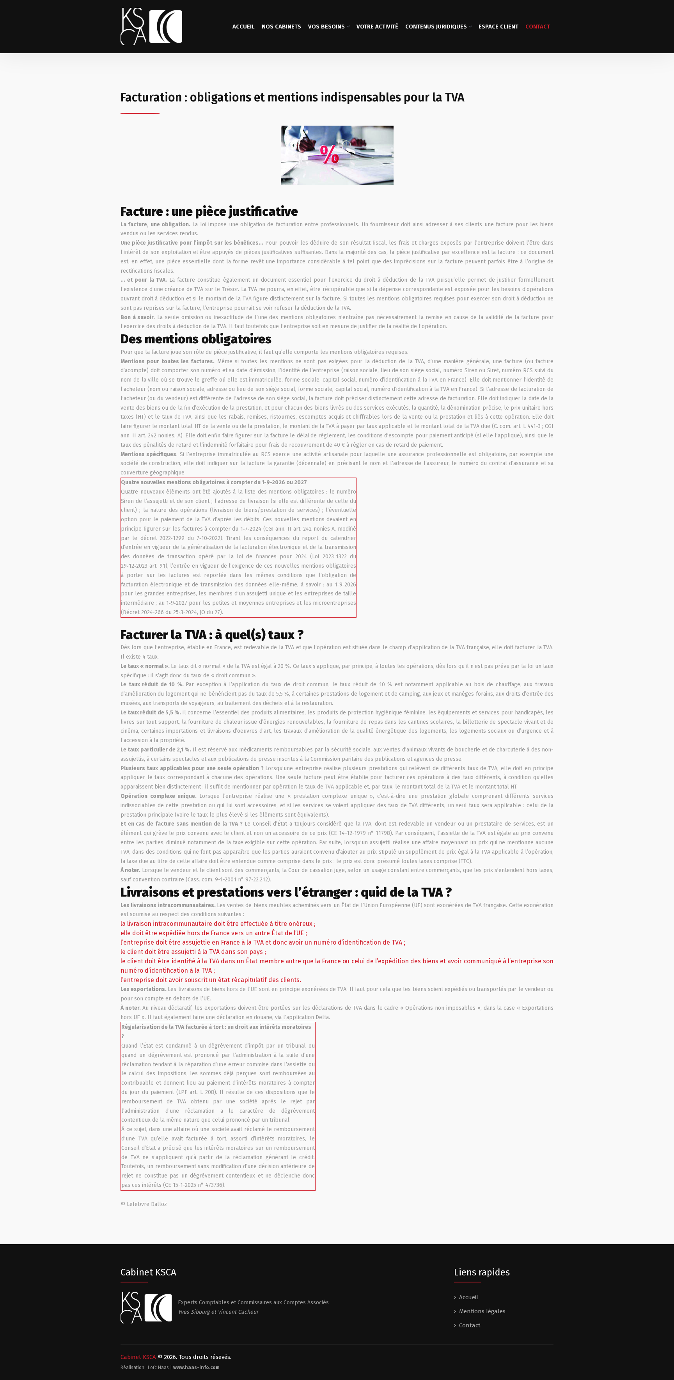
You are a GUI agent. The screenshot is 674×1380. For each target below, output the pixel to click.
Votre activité (377, 26)
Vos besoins (326, 26)
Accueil (243, 26)
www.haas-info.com (196, 1367)
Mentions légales (482, 1311)
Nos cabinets (281, 26)
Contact (537, 26)
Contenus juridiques (436, 26)
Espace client (498, 26)
